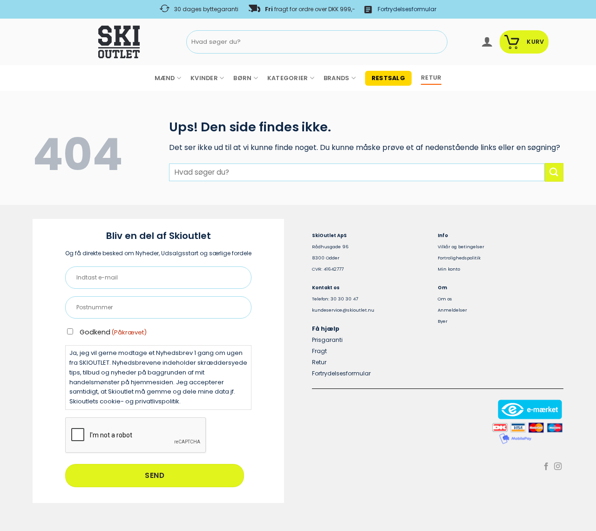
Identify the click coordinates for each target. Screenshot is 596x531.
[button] (487, 42)
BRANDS (337, 78)
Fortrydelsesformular (407, 9)
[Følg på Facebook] (546, 467)
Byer (442, 321)
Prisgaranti (327, 340)
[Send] (438, 42)
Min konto (449, 269)
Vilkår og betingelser (461, 247)
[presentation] (136, 435)
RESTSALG (388, 78)
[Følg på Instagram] (558, 467)
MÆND (165, 78)
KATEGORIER (287, 78)
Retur (319, 362)
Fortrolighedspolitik (459, 258)
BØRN (242, 78)
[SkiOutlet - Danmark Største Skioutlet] (93, 42)
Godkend (113, 332)
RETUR (431, 78)
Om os (445, 299)
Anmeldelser (452, 310)
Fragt (319, 351)
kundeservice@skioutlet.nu (343, 310)
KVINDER (204, 78)
